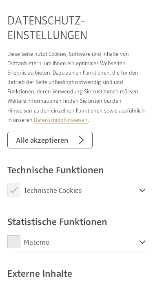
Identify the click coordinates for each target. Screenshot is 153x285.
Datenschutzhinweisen (61, 120)
